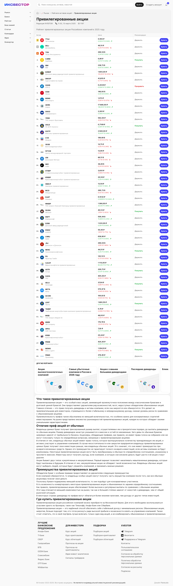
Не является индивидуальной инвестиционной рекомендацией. (99, 583)
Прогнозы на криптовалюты (72, 548)
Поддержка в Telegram (135, 539)
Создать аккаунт (154, 5)
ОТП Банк (42, 563)
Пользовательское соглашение (130, 548)
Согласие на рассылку (131, 567)
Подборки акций (101, 531)
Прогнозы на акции (74, 543)
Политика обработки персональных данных (131, 561)
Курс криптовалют (74, 535)
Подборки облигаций (103, 539)
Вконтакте (129, 535)
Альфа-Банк (43, 531)
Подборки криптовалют (104, 535)
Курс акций (71, 531)
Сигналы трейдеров (75, 558)
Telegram (128, 531)
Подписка (125, 571)
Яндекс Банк (43, 559)
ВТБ (39, 547)
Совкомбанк (43, 555)
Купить (164, 40)
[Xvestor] (17, 5)
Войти (139, 5)
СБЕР (40, 539)
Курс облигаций (73, 539)
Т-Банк (41, 535)
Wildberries (43, 567)
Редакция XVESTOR (44, 23)
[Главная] (37, 13)
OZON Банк (43, 551)
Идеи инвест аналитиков (77, 554)
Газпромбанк (44, 543)
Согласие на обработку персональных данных (132, 555)
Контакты (125, 543)
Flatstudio (164, 583)
